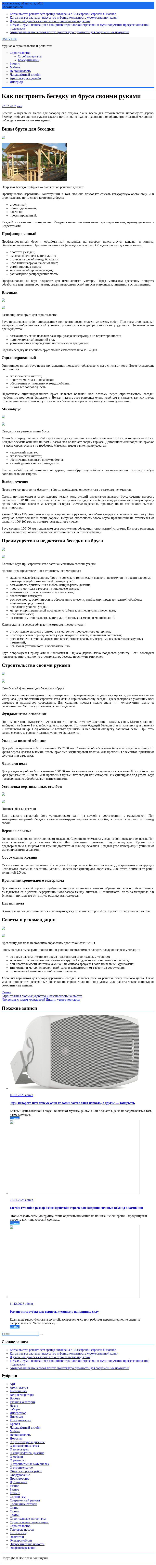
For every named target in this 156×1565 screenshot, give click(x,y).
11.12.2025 (17, 1303)
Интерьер (16, 82)
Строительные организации (29, 1522)
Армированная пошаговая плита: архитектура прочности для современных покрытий (69, 32)
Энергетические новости (27, 1544)
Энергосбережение (23, 1547)
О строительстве (21, 1467)
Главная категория (22, 1402)
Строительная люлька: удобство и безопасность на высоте (42, 996)
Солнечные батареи (23, 1504)
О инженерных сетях (24, 1445)
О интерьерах (19, 1449)
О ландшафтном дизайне (27, 1453)
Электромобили (21, 1540)
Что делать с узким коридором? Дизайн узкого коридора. (41, 999)
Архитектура (19, 1387)
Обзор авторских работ (26, 1471)
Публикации (18, 1482)
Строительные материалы (28, 1518)
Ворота (15, 1398)
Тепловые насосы (22, 1529)
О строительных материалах (29, 1464)
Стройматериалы (30, 56)
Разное (14, 1485)
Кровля (15, 1424)
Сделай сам (18, 1496)
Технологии (18, 1533)
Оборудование (20, 1475)
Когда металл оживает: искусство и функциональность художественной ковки (64, 17)
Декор (14, 1405)
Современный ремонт (25, 1500)
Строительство (20, 52)
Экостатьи (17, 1536)
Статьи (6, 992)
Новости (16, 1438)
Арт (12, 1384)
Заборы (15, 1409)
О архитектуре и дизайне (27, 1442)
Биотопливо (18, 1391)
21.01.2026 (17, 1200)
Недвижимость (20, 71)
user (19, 106)
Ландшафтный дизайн (25, 74)
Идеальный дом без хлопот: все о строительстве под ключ (50, 21)
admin (29, 1095)
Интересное (18, 1413)
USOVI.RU (9, 39)
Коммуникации (28, 60)
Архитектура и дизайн (25, 78)
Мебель (15, 67)
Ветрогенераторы (22, 1394)
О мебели (16, 1456)
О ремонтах (18, 1460)
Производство (19, 1478)
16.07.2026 (17, 1095)
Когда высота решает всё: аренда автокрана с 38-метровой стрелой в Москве (63, 14)
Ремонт (15, 63)
